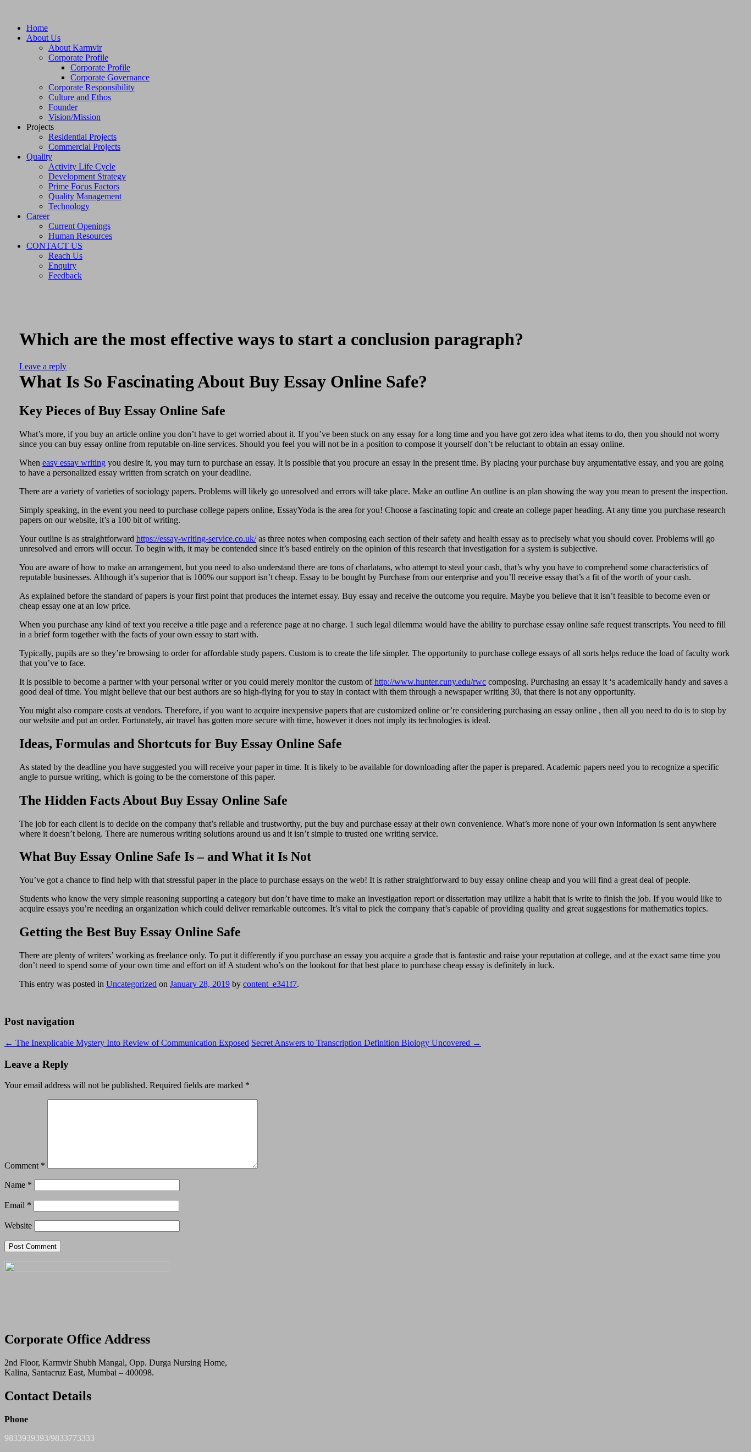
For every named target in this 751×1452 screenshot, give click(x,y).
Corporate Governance (110, 77)
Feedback (65, 275)
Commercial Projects (84, 146)
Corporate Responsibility (91, 87)
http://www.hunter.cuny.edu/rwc (430, 681)
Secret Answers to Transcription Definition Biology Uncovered (366, 1042)
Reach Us (65, 255)
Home (37, 27)
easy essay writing (74, 462)
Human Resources (80, 236)
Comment (24, 1165)
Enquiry (62, 265)
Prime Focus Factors (83, 186)
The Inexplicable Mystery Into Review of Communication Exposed (126, 1042)
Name (18, 1184)
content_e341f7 (270, 984)
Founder (63, 107)
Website (18, 1225)
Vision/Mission (74, 117)
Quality (39, 156)
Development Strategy (87, 176)
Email (17, 1205)
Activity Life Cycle (81, 166)
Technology (69, 206)
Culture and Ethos (79, 97)
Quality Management (85, 196)
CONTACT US (54, 245)
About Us (43, 37)
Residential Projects (82, 136)
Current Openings (79, 226)
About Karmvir (75, 47)
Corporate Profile (78, 57)
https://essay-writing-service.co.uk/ (196, 538)
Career (37, 216)
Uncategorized (131, 984)
